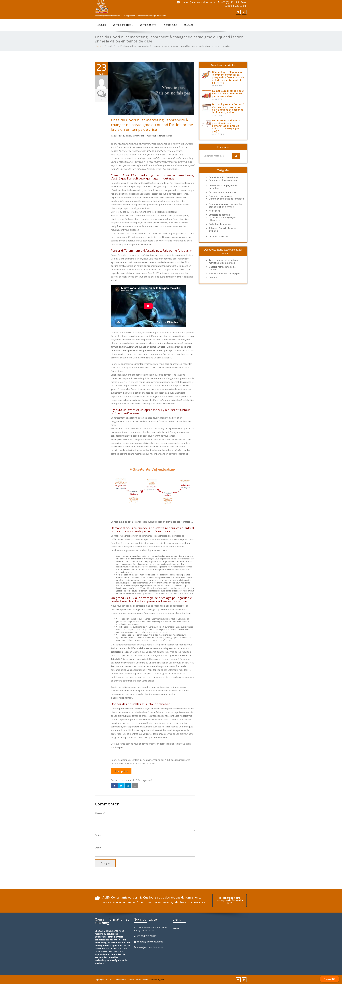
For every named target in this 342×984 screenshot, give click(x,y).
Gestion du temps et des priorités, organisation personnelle (226, 205)
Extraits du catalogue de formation (226, 198)
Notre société (147, 25)
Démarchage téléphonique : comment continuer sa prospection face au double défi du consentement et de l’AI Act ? (228, 77)
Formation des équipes (220, 196)
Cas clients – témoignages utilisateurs (222, 218)
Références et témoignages (223, 180)
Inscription (121, 771)
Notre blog (170, 25)
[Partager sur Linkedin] (128, 785)
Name (98, 835)
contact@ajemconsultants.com (198, 2)
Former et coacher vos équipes (224, 273)
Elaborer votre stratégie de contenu (222, 268)
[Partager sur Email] (135, 785)
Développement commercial (223, 192)
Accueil (102, 25)
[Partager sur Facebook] (114, 785)
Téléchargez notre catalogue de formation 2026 (229, 900)
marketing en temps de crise (159, 135)
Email (98, 847)
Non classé (214, 210)
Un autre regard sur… (219, 236)
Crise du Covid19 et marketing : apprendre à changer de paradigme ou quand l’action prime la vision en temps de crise (152, 124)
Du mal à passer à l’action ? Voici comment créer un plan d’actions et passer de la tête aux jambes (228, 108)
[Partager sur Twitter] (121, 785)
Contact (188, 25)
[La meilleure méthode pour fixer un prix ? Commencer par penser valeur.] (207, 94)
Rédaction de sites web (220, 224)
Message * (100, 813)
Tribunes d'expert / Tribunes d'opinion (222, 229)
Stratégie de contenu (219, 214)
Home (98, 46)
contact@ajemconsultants (150, 941)
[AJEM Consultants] (132, 6)
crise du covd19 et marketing (131, 135)
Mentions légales (156, 979)
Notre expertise (122, 25)
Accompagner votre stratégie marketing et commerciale (223, 261)
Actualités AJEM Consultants (223, 177)
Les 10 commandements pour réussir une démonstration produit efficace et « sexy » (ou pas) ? (226, 126)
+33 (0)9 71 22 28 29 (147, 936)
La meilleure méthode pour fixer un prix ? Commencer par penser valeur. (228, 93)
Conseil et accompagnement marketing (223, 186)
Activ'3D (176, 928)
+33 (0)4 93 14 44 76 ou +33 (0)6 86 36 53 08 (234, 4)
